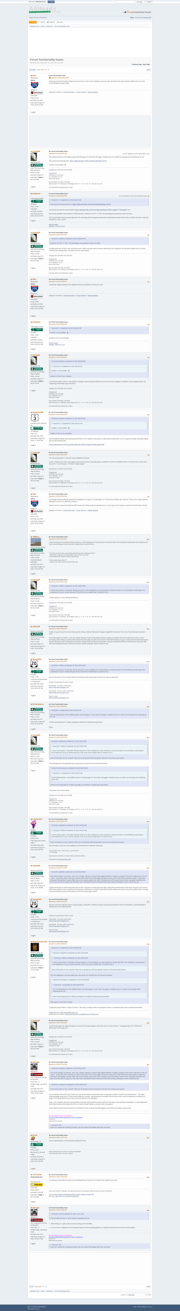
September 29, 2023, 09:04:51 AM (58, 821)
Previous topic (137, 64)
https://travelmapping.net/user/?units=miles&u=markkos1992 (76, 1194)
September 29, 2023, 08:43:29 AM (58, 454)
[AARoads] (31, 110)
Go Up (31, 1286)
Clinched (51, 170)
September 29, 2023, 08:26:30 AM (58, 196)
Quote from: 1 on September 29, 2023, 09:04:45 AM (66, 948)
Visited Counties (53, 224)
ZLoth (34, 1135)
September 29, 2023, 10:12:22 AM (58, 1064)
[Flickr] (31, 854)
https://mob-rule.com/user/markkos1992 (67, 1196)
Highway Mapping (93, 92)
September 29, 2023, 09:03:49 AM (58, 706)
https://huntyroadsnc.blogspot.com (59, 693)
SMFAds (29, 1308)
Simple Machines (41, 1306)
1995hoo (35, 537)
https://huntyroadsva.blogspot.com (59, 687)
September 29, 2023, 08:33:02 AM (58, 357)
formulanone (38, 704)
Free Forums (36, 1308)
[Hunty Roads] (31, 693)
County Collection (81, 92)
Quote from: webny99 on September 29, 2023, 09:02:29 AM (68, 872)
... (47, 70)
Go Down (32, 70)
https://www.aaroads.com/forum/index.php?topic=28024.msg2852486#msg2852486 (76, 445)
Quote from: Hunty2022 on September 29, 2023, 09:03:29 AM (69, 741)
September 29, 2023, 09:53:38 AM (58, 1022)
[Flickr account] (31, 184)
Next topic (146, 64)
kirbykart (36, 193)
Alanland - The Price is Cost (57, 226)
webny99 (36, 626)
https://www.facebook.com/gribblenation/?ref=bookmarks (82, 1014)
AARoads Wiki (147, 18)
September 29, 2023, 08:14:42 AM (60, 78)
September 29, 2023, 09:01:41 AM (58, 582)
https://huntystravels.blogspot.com (59, 698)
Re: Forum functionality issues (58, 151)
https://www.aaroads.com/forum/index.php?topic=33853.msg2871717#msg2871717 (102, 210)
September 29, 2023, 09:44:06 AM (58, 944)
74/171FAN (36, 1174)
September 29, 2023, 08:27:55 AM (58, 234)
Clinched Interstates (69, 92)
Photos (51, 727)
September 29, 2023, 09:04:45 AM (58, 737)
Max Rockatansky (39, 941)
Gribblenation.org (54, 1012)
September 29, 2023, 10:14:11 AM (58, 1137)
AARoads (51, 92)
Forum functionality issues (57, 75)
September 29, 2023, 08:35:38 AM (58, 414)
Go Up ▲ (150, 1306)
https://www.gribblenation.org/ (69, 1012)
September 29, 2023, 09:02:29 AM (58, 628)
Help (135, 1306)
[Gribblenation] (31, 975)
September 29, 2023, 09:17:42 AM (58, 901)
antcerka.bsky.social (65, 859)
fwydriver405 (37, 412)
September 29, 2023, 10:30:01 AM (58, 1210)
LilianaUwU (37, 819)
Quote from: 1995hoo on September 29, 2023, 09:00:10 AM (68, 586)
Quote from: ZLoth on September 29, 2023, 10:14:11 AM (67, 1214)
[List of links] (31, 1166)
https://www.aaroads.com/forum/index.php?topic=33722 (88, 161)
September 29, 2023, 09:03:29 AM (58, 661)
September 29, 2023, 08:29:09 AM (58, 281)
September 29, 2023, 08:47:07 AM (58, 496)
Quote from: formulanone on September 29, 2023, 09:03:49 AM (70, 768)
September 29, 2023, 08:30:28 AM (58, 324)
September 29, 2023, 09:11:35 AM (58, 868)
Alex (34, 75)
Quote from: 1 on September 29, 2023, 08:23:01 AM (66, 200)
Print (148, 70)
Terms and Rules (142, 1306)
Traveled (51, 173)
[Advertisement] (90, 43)
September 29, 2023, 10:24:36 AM (58, 1177)
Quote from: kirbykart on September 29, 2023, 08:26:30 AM (68, 239)
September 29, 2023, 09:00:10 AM (58, 539)
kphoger (35, 1062)
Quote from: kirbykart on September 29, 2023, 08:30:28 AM (68, 361)
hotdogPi (36, 151)
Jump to (123, 1295)
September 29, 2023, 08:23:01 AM (58, 153)
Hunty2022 (36, 659)
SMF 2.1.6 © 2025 (32, 1306)
